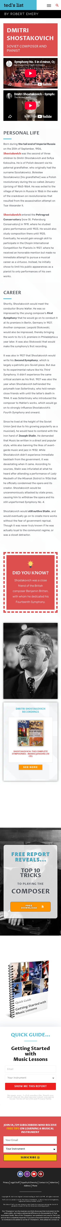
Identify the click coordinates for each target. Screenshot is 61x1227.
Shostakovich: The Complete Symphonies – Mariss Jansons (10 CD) (30, 754)
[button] (57, 5)
